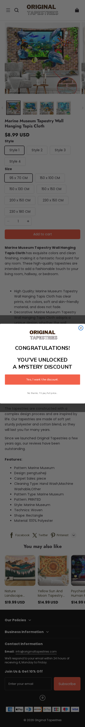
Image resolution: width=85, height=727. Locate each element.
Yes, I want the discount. (42, 379)
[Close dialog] (81, 328)
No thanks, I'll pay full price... (42, 393)
